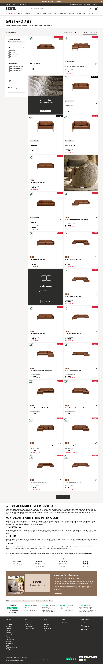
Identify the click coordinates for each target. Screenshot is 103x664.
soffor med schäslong (19, 512)
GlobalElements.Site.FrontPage (11, 16)
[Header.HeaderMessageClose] (101, 1)
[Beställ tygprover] (45, 95)
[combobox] (90, 32)
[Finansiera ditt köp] (45, 287)
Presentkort (94, 4)
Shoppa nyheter (80, 187)
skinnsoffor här (88, 553)
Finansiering (23, 4)
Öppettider (8, 4)
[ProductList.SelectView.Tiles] (79, 33)
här (36, 553)
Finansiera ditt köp (46, 301)
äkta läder (71, 553)
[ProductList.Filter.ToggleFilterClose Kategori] (24, 47)
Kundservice (15, 4)
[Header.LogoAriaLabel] (11, 8)
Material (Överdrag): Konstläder (14, 41)
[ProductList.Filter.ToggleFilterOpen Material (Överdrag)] (24, 87)
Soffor (25, 16)
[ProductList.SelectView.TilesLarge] (75, 33)
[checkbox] (16, 50)
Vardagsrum (20, 16)
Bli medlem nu (58, 593)
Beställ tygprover (45, 110)
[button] (60, 62)
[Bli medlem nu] (29, 583)
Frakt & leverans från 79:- (76, 4)
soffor (34, 512)
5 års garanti (87, 4)
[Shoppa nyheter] (81, 173)
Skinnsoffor (30, 16)
